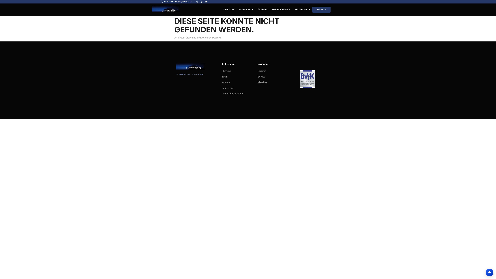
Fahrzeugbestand (281, 10)
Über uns (262, 10)
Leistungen (245, 10)
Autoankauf (301, 10)
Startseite (229, 10)
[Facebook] (197, 1)
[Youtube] (205, 1)
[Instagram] (201, 1)
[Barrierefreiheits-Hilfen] (489, 272)
